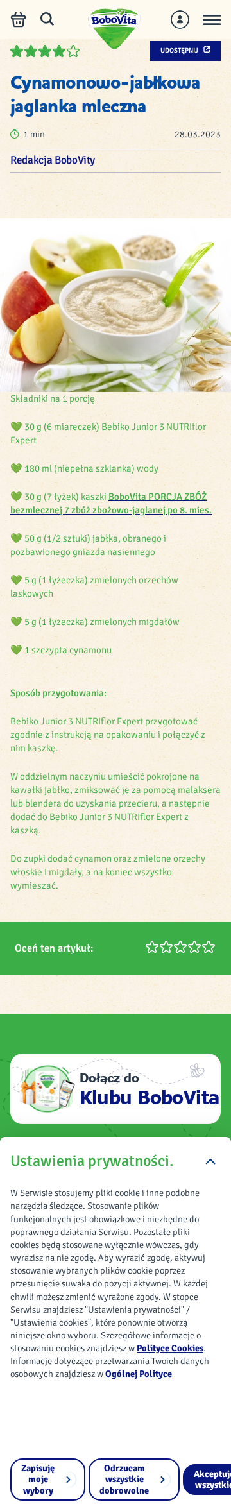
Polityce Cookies (170, 1348)
